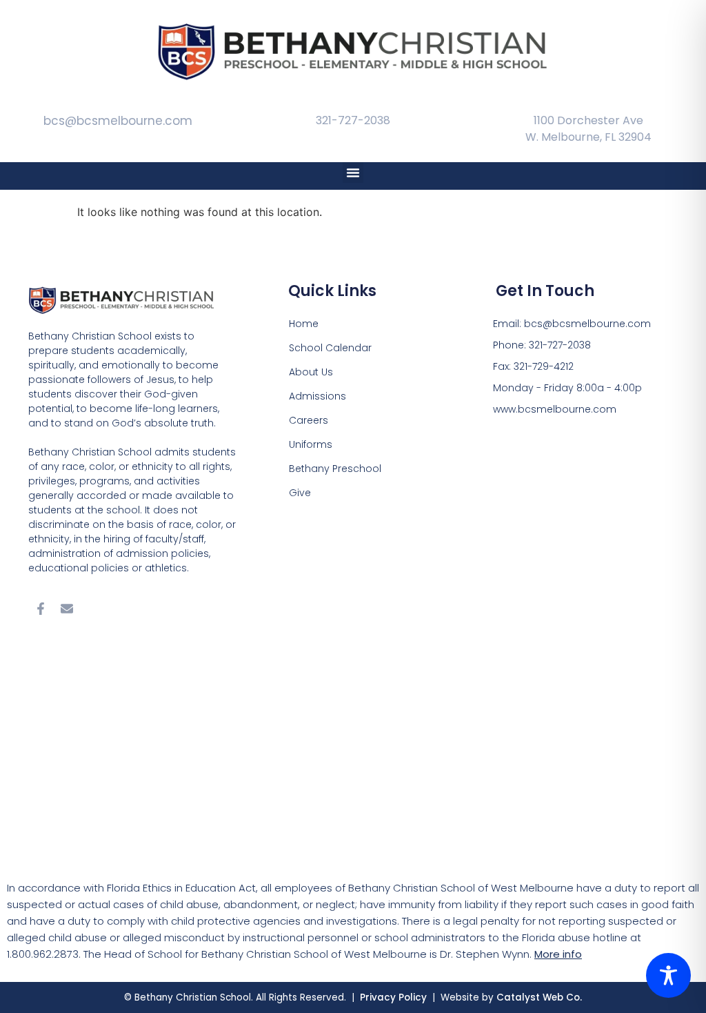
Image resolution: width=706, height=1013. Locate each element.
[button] (353, 172)
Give (300, 493)
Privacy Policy (395, 997)
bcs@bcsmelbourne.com (117, 120)
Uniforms (310, 444)
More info (558, 954)
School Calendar (330, 348)
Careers (308, 420)
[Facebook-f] (40, 608)
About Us (311, 372)
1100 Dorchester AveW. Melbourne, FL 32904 (588, 128)
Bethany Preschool (335, 468)
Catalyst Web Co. (539, 997)
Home (304, 324)
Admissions (317, 396)
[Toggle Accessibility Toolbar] (668, 975)
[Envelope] (66, 608)
